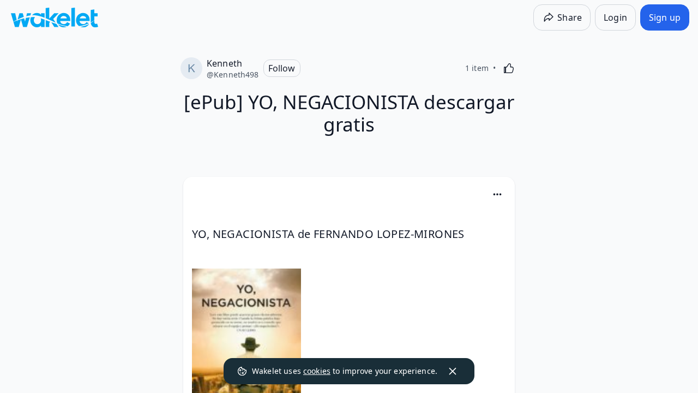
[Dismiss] (452, 371)
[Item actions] (497, 194)
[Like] (509, 68)
